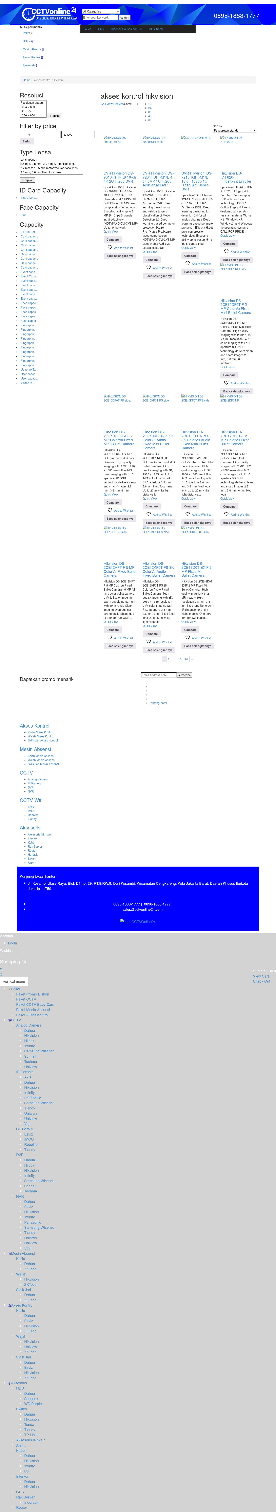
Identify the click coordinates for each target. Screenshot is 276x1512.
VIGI (28, 1248)
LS (26, 1470)
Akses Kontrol (34, 725)
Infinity (29, 1045)
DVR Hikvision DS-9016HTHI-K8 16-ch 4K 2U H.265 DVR (120, 177)
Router (32, 850)
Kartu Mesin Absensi (41, 756)
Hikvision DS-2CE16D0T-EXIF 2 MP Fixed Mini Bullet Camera (196, 569)
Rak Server (35, 846)
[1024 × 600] (33, 107)
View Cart (261, 976)
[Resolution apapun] (33, 102)
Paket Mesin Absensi (33, 1009)
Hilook (29, 1040)
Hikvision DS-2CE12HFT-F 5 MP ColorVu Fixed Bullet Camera (120, 569)
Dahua (29, 1030)
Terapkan (54, 116)
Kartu (20, 1258)
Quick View (111, 231)
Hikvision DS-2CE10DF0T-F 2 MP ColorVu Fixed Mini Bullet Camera (235, 306)
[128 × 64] (33, 111)
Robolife (33, 815)
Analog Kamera (38, 779)
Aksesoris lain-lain (39, 834)
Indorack (31, 1502)
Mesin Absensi (35, 748)
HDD (20, 1388)
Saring (27, 141)
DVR (31, 787)
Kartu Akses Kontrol (40, 732)
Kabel (31, 842)
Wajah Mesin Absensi (41, 760)
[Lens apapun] (51, 159)
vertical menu (14, 981)
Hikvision (31, 1035)
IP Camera (25, 1071)
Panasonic (32, 1097)
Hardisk (33, 854)
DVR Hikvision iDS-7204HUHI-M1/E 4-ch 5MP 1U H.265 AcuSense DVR (158, 178)
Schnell (30, 1056)
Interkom (33, 838)
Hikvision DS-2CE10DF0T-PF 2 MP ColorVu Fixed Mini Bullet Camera (119, 437)
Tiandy (32, 819)
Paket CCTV (26, 999)
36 (150, 112)
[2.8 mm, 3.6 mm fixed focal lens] (51, 172)
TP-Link (30, 1434)
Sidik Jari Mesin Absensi (43, 764)
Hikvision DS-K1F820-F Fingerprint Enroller (235, 177)
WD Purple (33, 1403)
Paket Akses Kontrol (32, 1014)
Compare (112, 239)
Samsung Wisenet (39, 1050)
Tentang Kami (158, 703)
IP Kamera (34, 783)
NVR (31, 791)
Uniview (30, 1066)
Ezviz (31, 807)
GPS (20, 1491)
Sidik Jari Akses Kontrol (43, 740)
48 (150, 116)
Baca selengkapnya (120, 256)
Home (27, 80)
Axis (27, 1076)
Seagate (31, 1398)
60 (150, 120)
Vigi (27, 1123)
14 (186, 659)
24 (150, 108)
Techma (30, 1061)
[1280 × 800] (33, 115)
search (124, 17)
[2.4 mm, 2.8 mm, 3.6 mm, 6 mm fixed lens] (51, 164)
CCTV (26, 772)
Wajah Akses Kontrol (41, 736)
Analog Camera (28, 1025)
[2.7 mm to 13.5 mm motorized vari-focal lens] (51, 168)
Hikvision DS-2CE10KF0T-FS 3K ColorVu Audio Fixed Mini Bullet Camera (158, 439)
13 (180, 659)
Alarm (31, 863)
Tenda (29, 1424)
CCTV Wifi (31, 799)
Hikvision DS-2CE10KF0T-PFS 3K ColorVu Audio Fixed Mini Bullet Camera (195, 439)
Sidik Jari (23, 1289)
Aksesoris (30, 827)
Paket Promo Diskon (32, 993)
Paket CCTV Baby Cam (35, 1004)
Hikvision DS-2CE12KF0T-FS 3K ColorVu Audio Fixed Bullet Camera (159, 569)
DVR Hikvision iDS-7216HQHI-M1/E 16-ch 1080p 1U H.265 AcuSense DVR (197, 180)
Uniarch (30, 1113)
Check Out (261, 981)
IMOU (31, 811)
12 (150, 104)
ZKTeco (30, 1268)
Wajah (21, 1274)
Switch (32, 858)
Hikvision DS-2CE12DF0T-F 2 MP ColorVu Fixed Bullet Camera (235, 437)
